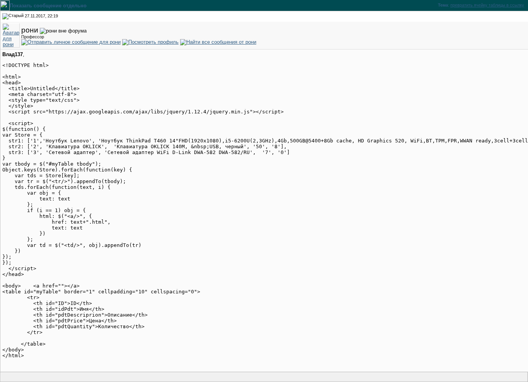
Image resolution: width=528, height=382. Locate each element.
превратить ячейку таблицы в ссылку (487, 5)
